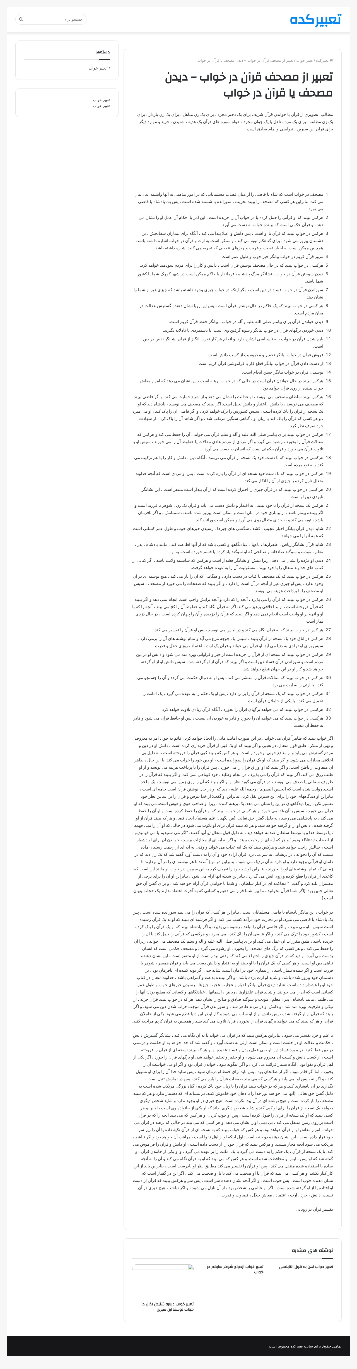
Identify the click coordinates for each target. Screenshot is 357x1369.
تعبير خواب (304, 60)
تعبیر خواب (101, 99)
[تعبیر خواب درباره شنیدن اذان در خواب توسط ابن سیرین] (163, 1281)
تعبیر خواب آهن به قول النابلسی (306, 1266)
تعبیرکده (323, 60)
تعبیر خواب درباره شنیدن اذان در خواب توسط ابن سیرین (167, 1307)
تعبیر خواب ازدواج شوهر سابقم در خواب (235, 1269)
